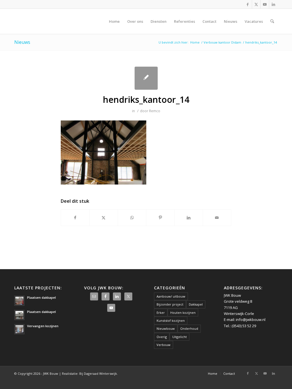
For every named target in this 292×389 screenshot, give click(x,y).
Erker (161, 312)
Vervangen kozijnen (42, 326)
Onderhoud (189, 328)
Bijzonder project (170, 304)
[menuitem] (114, 21)
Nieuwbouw (166, 328)
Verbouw (164, 345)
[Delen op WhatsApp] (132, 218)
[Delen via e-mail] (217, 218)
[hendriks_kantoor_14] (146, 78)
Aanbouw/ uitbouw (171, 296)
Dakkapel (196, 304)
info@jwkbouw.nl (250, 319)
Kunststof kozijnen (171, 320)
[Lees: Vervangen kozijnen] (19, 329)
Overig (162, 337)
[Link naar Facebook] (248, 4)
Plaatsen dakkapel (41, 297)
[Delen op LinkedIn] (188, 218)
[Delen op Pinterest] (160, 218)
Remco (154, 110)
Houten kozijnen (183, 312)
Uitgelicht (179, 337)
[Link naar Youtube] (265, 4)
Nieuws (22, 42)
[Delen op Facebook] (75, 218)
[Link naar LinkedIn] (273, 4)
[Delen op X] (103, 218)
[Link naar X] (256, 4)
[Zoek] (272, 21)
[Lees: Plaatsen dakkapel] (19, 301)
